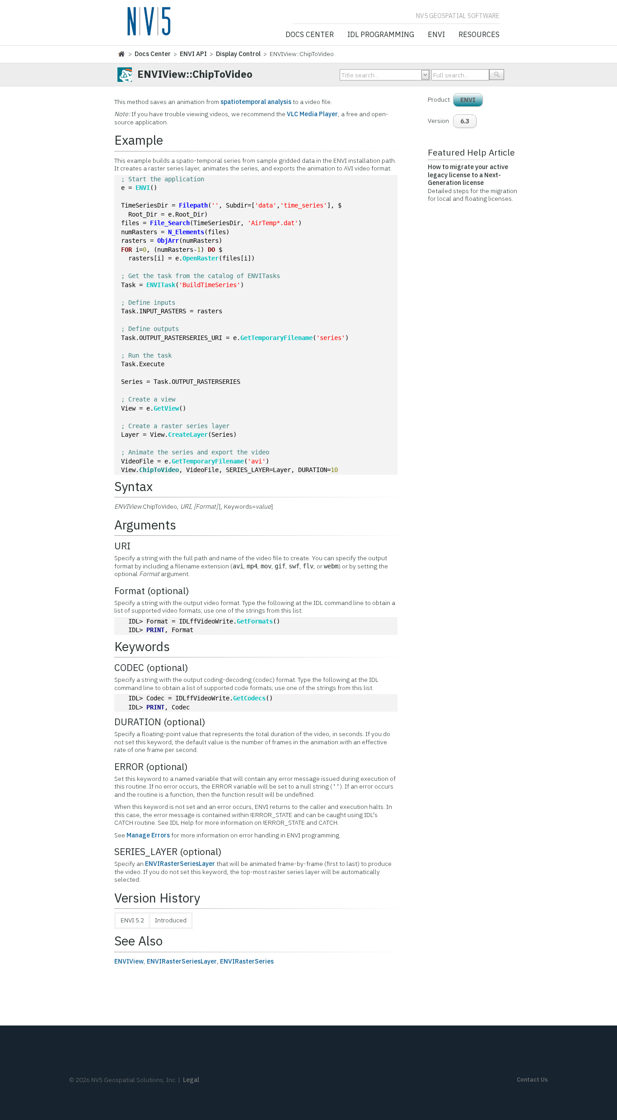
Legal (191, 1080)
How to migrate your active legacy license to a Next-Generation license (468, 175)
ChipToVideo (159, 469)
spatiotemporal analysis (255, 102)
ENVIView (129, 961)
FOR (126, 249)
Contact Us (532, 1079)
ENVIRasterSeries (247, 961)
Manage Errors (148, 835)
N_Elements (186, 232)
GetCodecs (249, 698)
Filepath (193, 205)
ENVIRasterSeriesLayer (180, 864)
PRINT (155, 629)
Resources (479, 35)
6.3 (464, 121)
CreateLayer (188, 434)
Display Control (238, 54)
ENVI (436, 35)
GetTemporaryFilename (276, 337)
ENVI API (193, 54)
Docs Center (309, 35)
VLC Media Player (312, 114)
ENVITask (160, 284)
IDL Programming (380, 35)
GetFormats (255, 621)
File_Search (170, 223)
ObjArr (168, 240)
